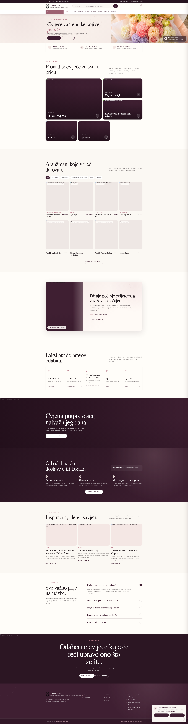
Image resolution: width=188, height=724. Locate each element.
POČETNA (106, 695)
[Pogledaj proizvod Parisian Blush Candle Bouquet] (66, 208)
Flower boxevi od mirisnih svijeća (79, 177)
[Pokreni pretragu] (115, 6)
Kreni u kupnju (86, 675)
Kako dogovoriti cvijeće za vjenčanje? (103, 614)
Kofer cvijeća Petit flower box (103, 216)
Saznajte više (171, 711)
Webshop (80, 11)
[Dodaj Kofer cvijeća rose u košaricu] (139, 208)
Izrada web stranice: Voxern (62, 721)
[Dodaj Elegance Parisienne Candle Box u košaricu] (90, 247)
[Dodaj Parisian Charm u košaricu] (139, 247)
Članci (100, 11)
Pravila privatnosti (123, 721)
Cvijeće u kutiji (65, 177)
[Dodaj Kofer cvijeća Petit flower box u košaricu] (115, 208)
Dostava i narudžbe (94, 491)
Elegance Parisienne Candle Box (76, 254)
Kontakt (113, 11)
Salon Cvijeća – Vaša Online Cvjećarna (125, 552)
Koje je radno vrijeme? (97, 622)
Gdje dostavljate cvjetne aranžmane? (103, 600)
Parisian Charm (124, 253)
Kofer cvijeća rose (125, 215)
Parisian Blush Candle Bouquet (53, 216)
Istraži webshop (54, 37)
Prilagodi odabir (169, 718)
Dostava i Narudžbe (90, 11)
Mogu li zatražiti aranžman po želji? (103, 607)
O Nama (74, 11)
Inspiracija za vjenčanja (56, 435)
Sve (48, 177)
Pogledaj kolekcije (68, 37)
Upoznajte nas (97, 319)
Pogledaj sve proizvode (93, 261)
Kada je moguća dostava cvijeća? (101, 584)
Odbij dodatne (161, 715)
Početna (67, 11)
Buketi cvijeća (55, 177)
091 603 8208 (103, 675)
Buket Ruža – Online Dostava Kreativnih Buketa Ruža (60, 552)
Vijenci (91, 177)
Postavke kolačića (138, 721)
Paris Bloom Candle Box (53, 253)
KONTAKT (106, 703)
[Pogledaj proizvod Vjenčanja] (90, 208)
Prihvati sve (177, 715)
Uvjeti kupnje (131, 721)
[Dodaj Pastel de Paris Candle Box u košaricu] (115, 247)
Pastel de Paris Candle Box (103, 253)
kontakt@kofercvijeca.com (135, 703)
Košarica (106, 11)
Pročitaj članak (51, 563)
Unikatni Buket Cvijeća (89, 550)
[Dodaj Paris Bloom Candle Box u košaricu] (66, 247)
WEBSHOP (107, 697)
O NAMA (106, 700)
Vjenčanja (99, 177)
